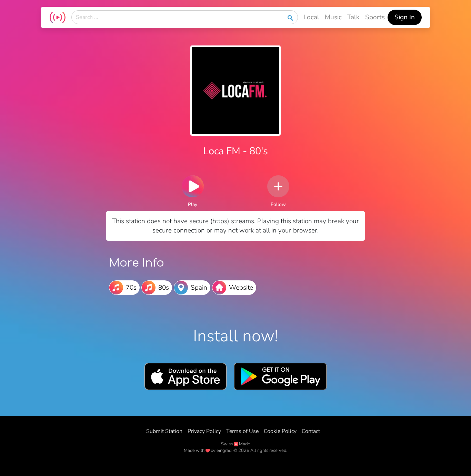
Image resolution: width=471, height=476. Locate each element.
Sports (375, 17)
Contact (311, 431)
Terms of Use (242, 431)
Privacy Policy (204, 431)
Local (311, 17)
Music (333, 17)
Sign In (404, 17)
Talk (353, 17)
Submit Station (164, 431)
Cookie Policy (280, 431)
